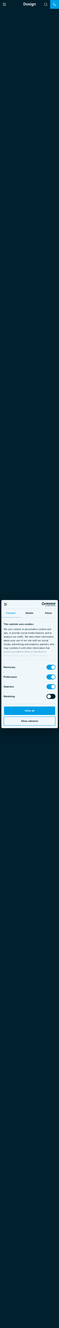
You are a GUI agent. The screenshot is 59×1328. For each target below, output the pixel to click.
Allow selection (29, 721)
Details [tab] (29, 613)
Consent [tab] (10, 613)
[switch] (50, 676)
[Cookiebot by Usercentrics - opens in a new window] (42, 604)
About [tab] (48, 613)
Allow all (29, 710)
